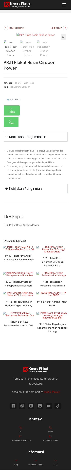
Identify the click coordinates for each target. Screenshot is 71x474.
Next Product (56, 27)
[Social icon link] (13, 406)
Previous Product (16, 27)
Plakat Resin (28, 82)
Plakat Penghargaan (19, 86)
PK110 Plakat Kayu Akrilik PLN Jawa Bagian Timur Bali (19, 257)
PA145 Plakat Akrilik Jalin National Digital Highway (18, 303)
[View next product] (65, 28)
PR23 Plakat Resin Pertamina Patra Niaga (52, 283)
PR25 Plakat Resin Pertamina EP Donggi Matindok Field (52, 261)
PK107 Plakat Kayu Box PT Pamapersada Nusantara (19, 283)
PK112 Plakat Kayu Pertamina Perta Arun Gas (18, 323)
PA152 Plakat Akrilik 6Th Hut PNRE (52, 303)
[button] (63, 37)
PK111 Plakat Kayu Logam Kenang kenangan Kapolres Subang (52, 327)
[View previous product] (6, 28)
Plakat (17, 82)
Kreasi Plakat (52, 392)
